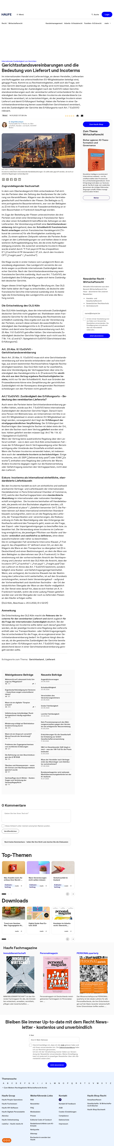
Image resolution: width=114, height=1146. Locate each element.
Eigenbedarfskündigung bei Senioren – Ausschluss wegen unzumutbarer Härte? (20, 692)
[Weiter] (73, 894)
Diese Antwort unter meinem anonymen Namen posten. (27, 826)
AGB (62, 1045)
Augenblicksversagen (50, 679)
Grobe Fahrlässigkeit (49, 706)
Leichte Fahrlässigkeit (50, 714)
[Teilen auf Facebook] (11, 180)
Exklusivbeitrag (8, 886)
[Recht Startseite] (7, 14)
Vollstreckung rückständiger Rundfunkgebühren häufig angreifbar (19, 714)
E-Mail (31, 1035)
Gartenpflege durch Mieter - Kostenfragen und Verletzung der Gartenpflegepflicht (20, 780)
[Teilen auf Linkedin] (19, 180)
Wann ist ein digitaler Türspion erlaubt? (17, 703)
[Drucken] (77, 116)
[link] (4, 23)
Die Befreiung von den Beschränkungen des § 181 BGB (20, 756)
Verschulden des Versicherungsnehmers (50, 696)
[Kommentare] (82, 116)
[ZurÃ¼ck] (67, 894)
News (5, 115)
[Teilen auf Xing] (15, 180)
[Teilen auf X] (7, 180)
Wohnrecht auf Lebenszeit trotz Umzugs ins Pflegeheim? (20, 680)
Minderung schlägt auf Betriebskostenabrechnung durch (20, 724)
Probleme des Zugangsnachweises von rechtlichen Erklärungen (19, 745)
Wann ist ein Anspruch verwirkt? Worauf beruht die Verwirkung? (18, 735)
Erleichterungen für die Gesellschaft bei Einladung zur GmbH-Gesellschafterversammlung (56, 736)
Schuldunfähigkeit (48, 687)
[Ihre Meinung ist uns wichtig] (6, 1140)
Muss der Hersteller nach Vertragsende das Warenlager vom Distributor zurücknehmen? (55, 761)
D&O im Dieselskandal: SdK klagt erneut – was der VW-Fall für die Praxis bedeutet (56, 749)
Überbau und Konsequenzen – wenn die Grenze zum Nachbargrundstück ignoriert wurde (20, 767)
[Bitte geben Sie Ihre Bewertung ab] (73, 116)
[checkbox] (3, 825)
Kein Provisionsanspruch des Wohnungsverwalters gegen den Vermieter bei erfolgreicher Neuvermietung (56, 724)
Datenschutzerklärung (67, 1048)
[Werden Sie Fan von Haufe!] (60, 1099)
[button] (107, 14)
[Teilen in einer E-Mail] (3, 180)
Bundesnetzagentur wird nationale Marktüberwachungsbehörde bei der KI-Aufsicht (56, 774)
